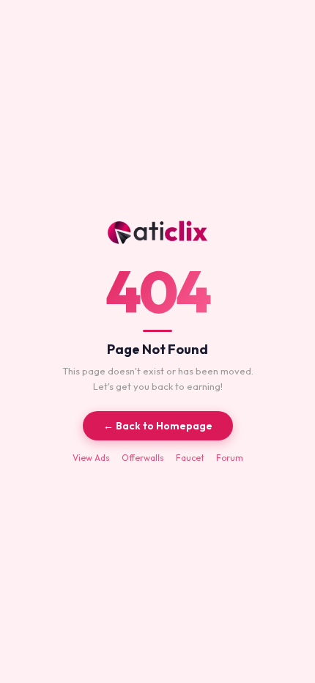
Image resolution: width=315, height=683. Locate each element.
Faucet (190, 457)
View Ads (91, 457)
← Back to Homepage (157, 425)
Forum (229, 457)
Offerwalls (143, 457)
